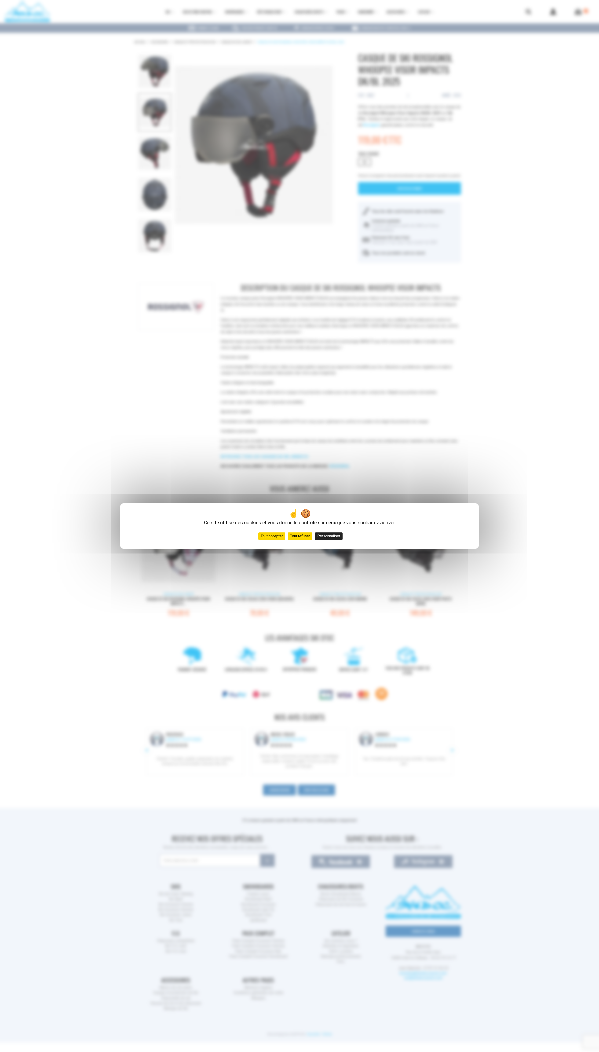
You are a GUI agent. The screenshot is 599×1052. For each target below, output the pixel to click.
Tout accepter (272, 536)
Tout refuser (300, 536)
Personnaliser (328, 536)
